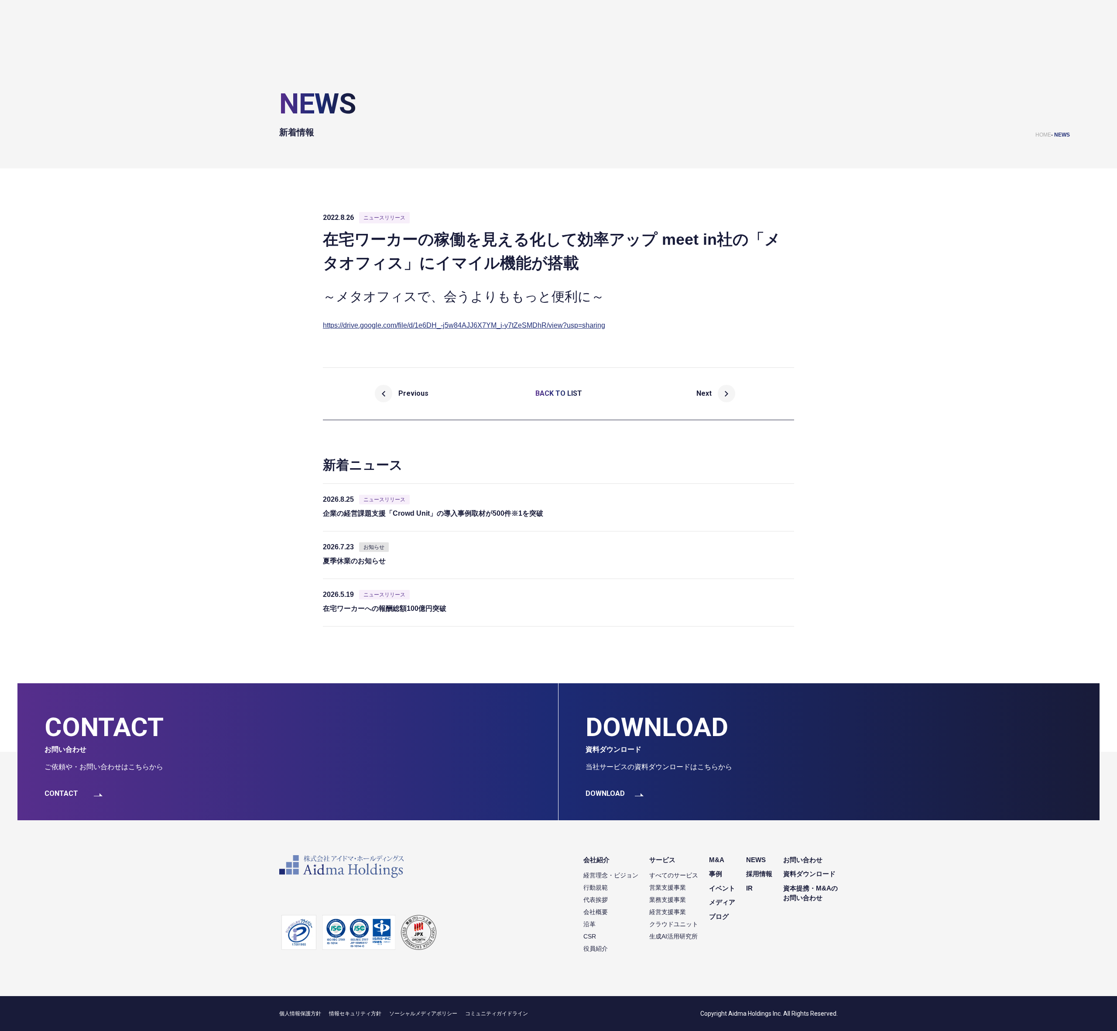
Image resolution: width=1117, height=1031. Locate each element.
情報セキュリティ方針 (355, 1013)
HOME (1043, 135)
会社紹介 (596, 859)
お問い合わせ (802, 859)
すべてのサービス (673, 875)
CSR (589, 936)
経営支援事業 (667, 911)
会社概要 (595, 911)
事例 (715, 873)
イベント (722, 888)
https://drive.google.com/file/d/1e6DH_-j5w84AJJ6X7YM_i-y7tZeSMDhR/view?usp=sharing (464, 325)
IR (749, 888)
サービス (662, 859)
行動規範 (595, 887)
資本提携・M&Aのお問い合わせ (810, 893)
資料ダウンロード (809, 873)
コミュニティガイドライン (496, 1013)
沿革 (589, 924)
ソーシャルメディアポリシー (423, 1013)
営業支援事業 (667, 887)
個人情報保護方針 (300, 1013)
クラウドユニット (673, 924)
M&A (716, 859)
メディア (722, 902)
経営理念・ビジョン (610, 875)
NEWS (1062, 135)
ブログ (719, 916)
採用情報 (759, 873)
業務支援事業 (667, 899)
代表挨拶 (595, 899)
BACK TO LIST (558, 393)
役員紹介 (595, 948)
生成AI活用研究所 (673, 936)
